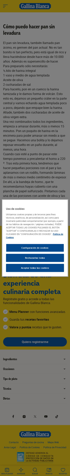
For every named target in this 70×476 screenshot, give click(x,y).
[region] (35, 238)
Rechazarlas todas (35, 257)
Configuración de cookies (35, 247)
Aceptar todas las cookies (35, 267)
